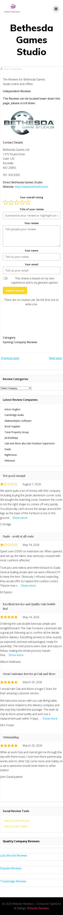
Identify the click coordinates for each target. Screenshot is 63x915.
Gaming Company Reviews (20, 342)
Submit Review (15, 290)
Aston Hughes (12, 409)
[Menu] (55, 8)
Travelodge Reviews (13, 881)
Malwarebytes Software (18, 420)
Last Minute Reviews (13, 855)
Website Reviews (38, 908)
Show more (19, 518)
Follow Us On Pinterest (17, 820)
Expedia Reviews (11, 868)
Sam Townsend (13, 69)
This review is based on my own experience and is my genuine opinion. (34, 280)
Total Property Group (17, 432)
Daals (8, 449)
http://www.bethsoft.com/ (31, 187)
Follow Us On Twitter (16, 826)
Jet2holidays (11, 437)
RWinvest (10, 460)
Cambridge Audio (14, 415)
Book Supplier (12, 426)
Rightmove (11, 454)
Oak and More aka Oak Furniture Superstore (30, 443)
